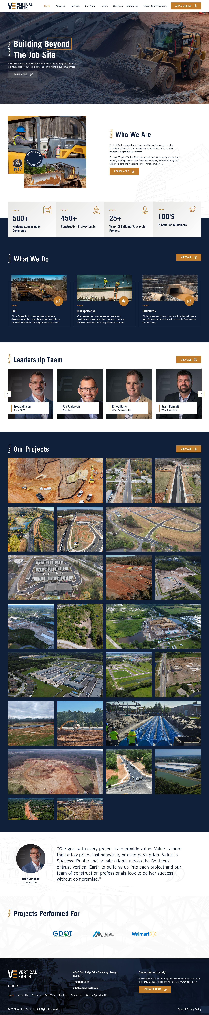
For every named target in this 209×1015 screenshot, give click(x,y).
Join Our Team (152, 989)
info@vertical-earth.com (86, 988)
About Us (60, 5)
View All (186, 257)
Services (75, 5)
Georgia (117, 5)
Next (201, 394)
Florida (104, 5)
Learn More (19, 74)
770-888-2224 (81, 981)
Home (47, 5)
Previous (8, 394)
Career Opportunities (97, 995)
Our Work (90, 5)
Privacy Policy (194, 1009)
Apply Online (183, 5)
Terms (181, 1009)
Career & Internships (154, 5)
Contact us (132, 5)
